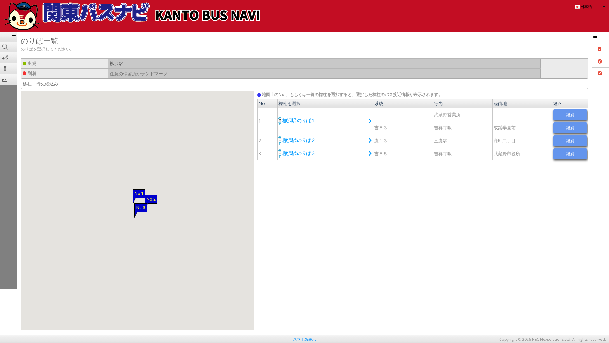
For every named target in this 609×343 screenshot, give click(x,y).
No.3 (140, 207)
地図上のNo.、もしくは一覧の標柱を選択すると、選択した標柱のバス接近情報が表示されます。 (351, 94)
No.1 (139, 193)
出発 (31, 63)
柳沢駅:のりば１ (298, 120)
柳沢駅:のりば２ (298, 140)
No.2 (151, 199)
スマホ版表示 (304, 339)
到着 (31, 73)
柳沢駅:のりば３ (298, 153)
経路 (570, 114)
